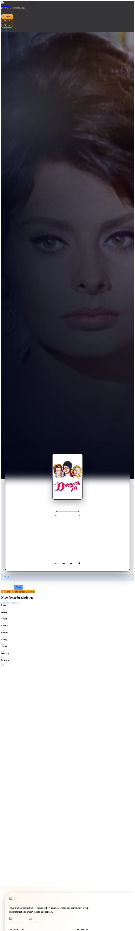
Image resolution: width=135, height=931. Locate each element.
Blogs (22, 8)
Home (57, 506)
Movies (4, 8)
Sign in (7, 20)
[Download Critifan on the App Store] (18, 920)
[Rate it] (79, 563)
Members (15, 8)
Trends (7, 16)
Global (18, 587)
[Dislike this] (71, 563)
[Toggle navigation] (4, 30)
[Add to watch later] (55, 563)
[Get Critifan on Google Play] (38, 920)
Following (7, 587)
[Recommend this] (63, 563)
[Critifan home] (67, 4)
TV (9, 8)
